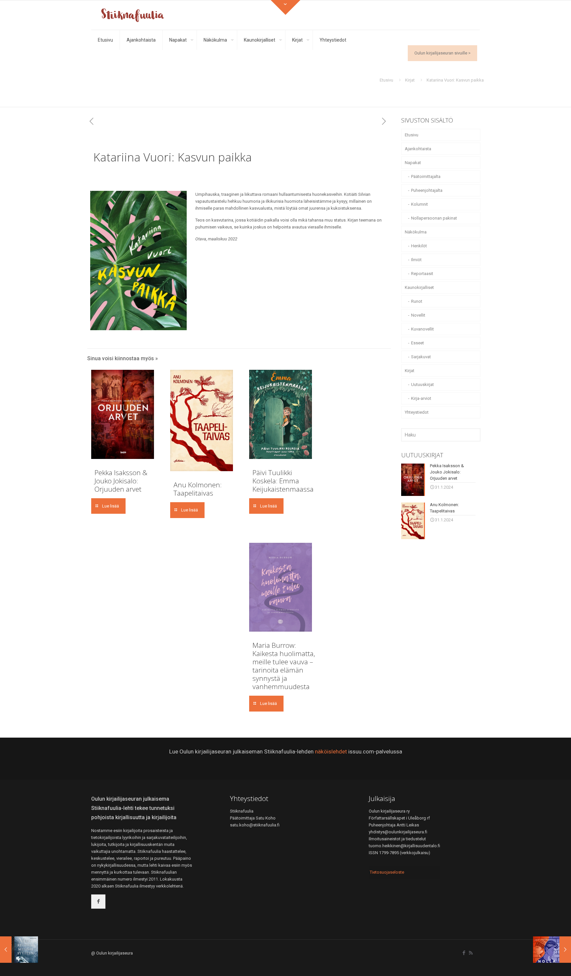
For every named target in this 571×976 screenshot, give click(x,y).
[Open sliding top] (285, 7)
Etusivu (386, 80)
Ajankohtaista (418, 148)
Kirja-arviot (421, 398)
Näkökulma (416, 231)
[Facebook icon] (463, 953)
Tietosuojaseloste (387, 872)
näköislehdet (331, 751)
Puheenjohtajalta (426, 190)
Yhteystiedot (417, 412)
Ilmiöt (416, 259)
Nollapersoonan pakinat (434, 218)
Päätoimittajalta (425, 176)
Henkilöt (419, 245)
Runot (416, 301)
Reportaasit (422, 273)
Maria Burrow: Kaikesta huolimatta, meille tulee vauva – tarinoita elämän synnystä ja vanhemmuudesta (283, 666)
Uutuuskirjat (422, 384)
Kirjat (410, 80)
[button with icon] (98, 901)
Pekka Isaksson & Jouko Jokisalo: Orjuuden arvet (121, 481)
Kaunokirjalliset (419, 287)
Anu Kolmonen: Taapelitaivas (197, 489)
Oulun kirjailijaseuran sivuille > (442, 53)
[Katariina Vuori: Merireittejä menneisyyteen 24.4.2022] (19, 949)
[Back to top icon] (539, 962)
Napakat (413, 162)
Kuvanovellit (422, 329)
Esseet (417, 342)
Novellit (418, 315)
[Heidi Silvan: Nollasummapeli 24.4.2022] (552, 949)
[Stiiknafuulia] (132, 15)
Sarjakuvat (421, 356)
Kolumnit (419, 204)
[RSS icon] (470, 953)
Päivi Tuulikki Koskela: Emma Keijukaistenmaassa (283, 481)
